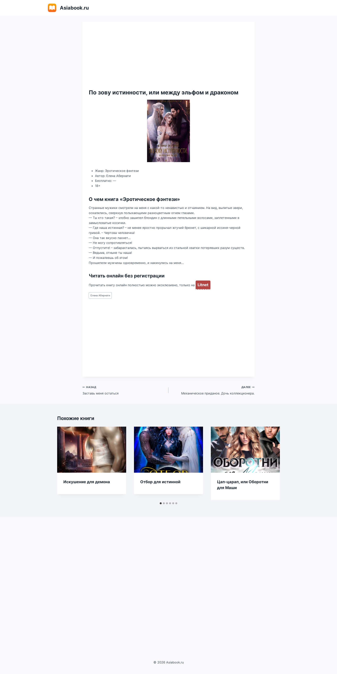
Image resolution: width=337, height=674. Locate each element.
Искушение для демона (86, 482)
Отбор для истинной (160, 482)
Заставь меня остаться (100, 390)
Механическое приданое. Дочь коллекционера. (218, 390)
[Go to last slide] (64, 463)
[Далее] (272, 463)
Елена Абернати (100, 295)
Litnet (203, 284)
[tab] (161, 503)
